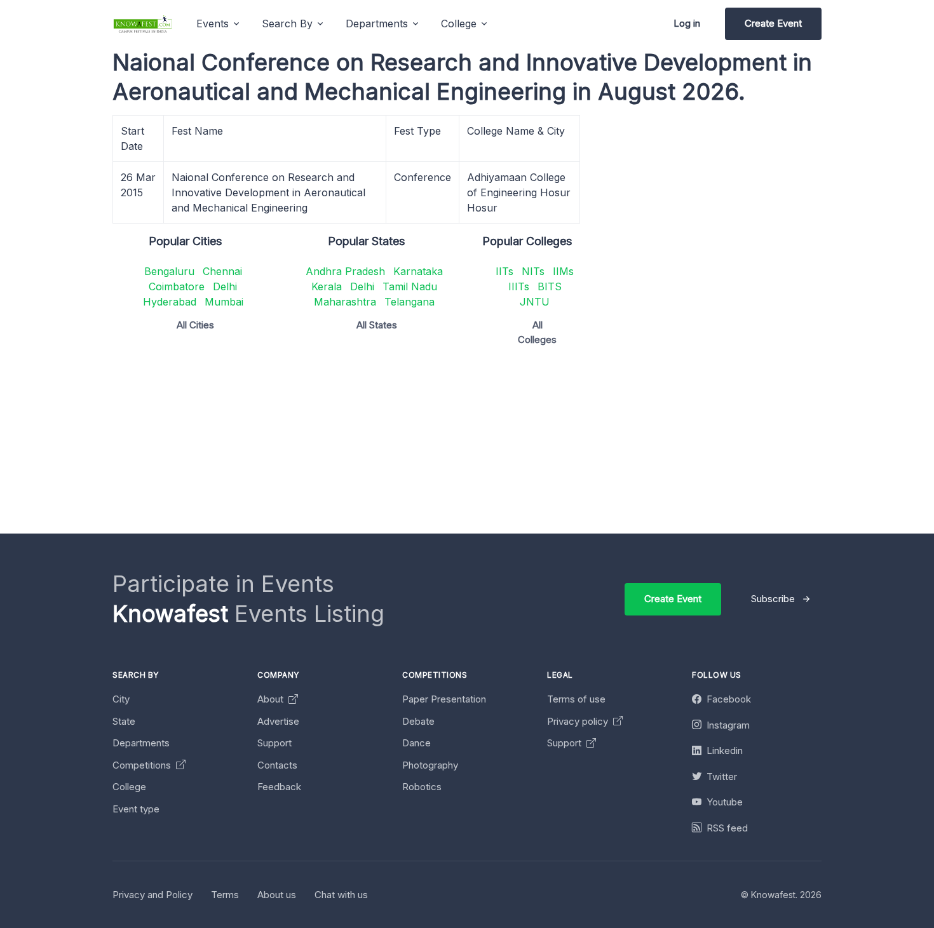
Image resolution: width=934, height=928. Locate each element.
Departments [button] (377, 23)
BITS (550, 286)
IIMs (563, 271)
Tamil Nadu (409, 286)
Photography (430, 765)
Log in (686, 23)
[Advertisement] (493, 445)
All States (376, 325)
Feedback (279, 787)
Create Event (773, 23)
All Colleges (537, 332)
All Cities (195, 325)
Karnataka (418, 271)
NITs (533, 271)
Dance (416, 743)
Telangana (409, 301)
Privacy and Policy (152, 895)
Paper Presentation (444, 699)
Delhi (225, 286)
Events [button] (212, 23)
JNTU (535, 301)
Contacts (277, 765)
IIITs (518, 286)
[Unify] (142, 24)
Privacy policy (579, 721)
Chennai (222, 271)
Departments (141, 743)
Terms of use (576, 699)
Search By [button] (287, 23)
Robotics (422, 787)
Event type (135, 809)
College (129, 787)
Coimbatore (177, 286)
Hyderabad (169, 301)
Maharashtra (345, 301)
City (121, 699)
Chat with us (341, 895)
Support (274, 743)
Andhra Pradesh (345, 271)
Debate (418, 721)
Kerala (326, 286)
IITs (504, 271)
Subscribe (773, 599)
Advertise (278, 721)
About (271, 699)
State (123, 721)
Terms (225, 895)
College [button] (459, 23)
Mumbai (224, 301)
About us (276, 895)
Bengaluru (169, 271)
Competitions (142, 765)
